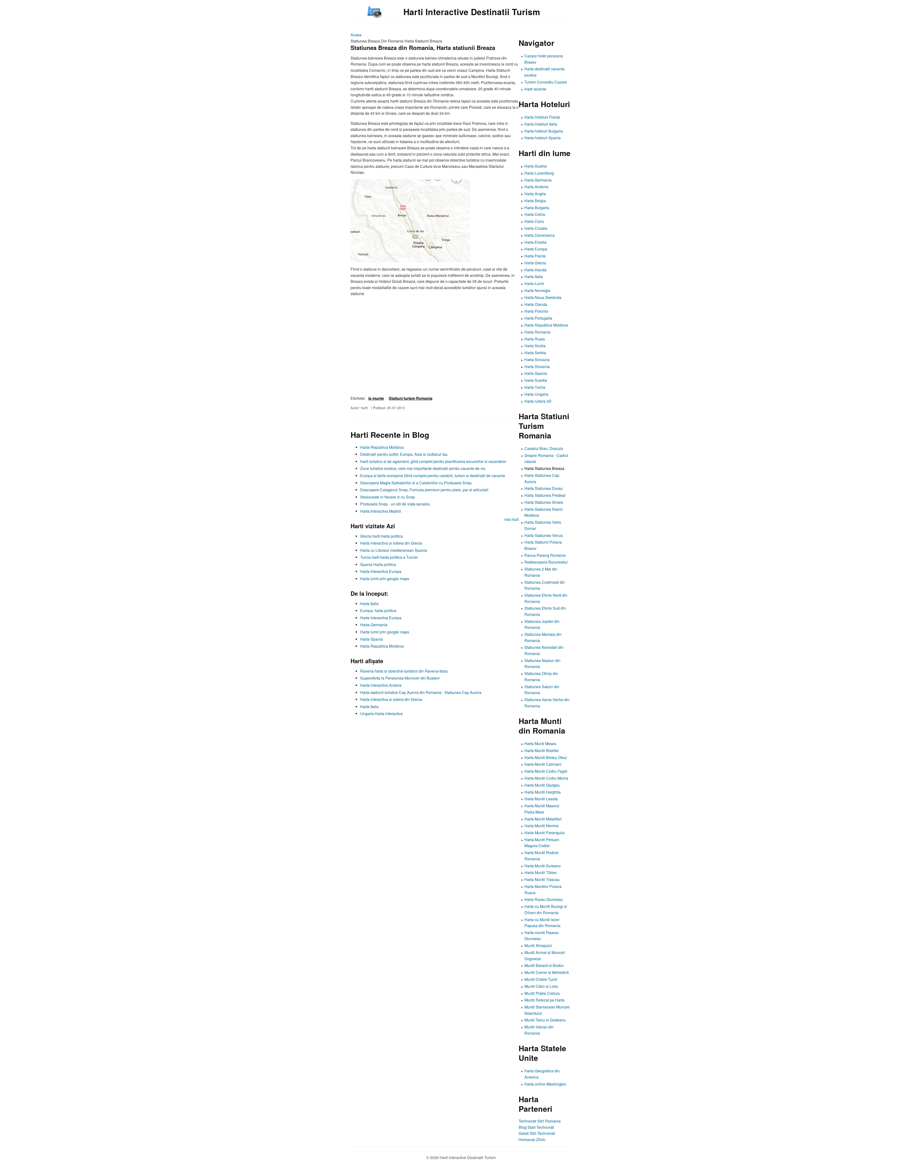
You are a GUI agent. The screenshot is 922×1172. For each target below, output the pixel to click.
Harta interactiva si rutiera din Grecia (391, 543)
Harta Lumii (534, 283)
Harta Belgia (535, 200)
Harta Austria (535, 166)
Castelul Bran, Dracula (543, 448)
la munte (376, 398)
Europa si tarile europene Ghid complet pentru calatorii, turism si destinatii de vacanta (432, 475)
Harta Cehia (534, 214)
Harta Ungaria (536, 394)
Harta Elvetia (535, 242)
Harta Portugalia (538, 318)
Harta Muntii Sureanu (542, 865)
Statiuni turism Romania (410, 398)
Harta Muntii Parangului (544, 832)
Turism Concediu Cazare (545, 82)
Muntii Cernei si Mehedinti (546, 972)
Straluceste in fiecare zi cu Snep (387, 497)
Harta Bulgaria (536, 207)
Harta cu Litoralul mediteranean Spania (393, 550)
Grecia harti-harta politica (381, 536)
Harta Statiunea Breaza (544, 468)
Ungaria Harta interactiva (381, 713)
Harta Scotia (535, 345)
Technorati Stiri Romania (540, 1121)
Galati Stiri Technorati (537, 1133)
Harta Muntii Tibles (540, 872)
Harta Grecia (535, 263)
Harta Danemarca (539, 235)
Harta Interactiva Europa (380, 571)
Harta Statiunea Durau (543, 488)
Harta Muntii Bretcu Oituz (545, 757)
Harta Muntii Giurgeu (542, 785)
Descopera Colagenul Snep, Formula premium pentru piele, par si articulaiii (424, 489)
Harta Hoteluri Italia (540, 124)
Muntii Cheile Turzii (540, 979)
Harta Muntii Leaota (541, 799)
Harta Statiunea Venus (543, 535)
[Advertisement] (435, 752)
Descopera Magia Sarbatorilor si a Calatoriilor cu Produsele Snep (416, 483)
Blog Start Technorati (536, 1127)
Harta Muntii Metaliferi (543, 819)
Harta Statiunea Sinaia (543, 502)
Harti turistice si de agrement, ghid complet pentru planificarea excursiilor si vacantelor (433, 461)
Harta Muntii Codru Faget (545, 771)
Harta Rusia (534, 339)
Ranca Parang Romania (545, 555)
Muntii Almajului (538, 945)
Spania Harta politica (378, 564)
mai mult (511, 519)
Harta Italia (369, 603)
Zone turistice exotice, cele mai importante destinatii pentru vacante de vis (422, 468)
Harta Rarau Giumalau (543, 899)
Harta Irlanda (535, 270)
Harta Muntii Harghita (542, 792)
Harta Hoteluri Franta (542, 117)
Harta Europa (535, 249)
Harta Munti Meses (540, 743)
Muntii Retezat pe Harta (544, 1000)
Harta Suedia (535, 380)
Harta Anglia (535, 193)
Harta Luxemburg (539, 173)
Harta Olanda (535, 304)
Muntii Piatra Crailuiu (542, 993)
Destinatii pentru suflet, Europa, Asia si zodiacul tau (404, 454)
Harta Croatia (535, 228)
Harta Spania (371, 639)
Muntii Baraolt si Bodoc (544, 965)
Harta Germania (373, 624)
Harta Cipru (534, 221)
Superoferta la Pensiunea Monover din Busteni (400, 678)
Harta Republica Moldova (382, 447)
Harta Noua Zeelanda (542, 297)
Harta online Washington (545, 1084)
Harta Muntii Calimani (542, 764)
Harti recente (535, 89)
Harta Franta (535, 256)
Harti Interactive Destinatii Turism (471, 12)
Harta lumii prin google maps (384, 578)
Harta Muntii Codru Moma (546, 778)
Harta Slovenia (537, 366)
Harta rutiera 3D (538, 401)
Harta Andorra (536, 186)
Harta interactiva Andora (380, 685)
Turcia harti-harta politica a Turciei (389, 557)
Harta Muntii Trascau (542, 879)
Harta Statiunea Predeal (544, 495)
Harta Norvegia (537, 290)
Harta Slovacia (537, 359)
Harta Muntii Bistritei (541, 750)
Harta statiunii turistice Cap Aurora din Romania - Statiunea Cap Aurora (420, 692)
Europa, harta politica (378, 610)
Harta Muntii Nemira (541, 825)
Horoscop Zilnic (532, 1139)
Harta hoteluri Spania (542, 137)
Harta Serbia (535, 352)
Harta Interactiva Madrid (380, 511)
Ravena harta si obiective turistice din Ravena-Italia (404, 671)
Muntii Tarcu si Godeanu (545, 1020)
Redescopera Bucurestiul (546, 562)
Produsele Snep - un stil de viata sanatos (395, 504)
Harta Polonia (536, 311)
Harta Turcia (534, 387)
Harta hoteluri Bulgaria (543, 131)
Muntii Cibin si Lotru (541, 986)
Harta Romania (537, 332)
